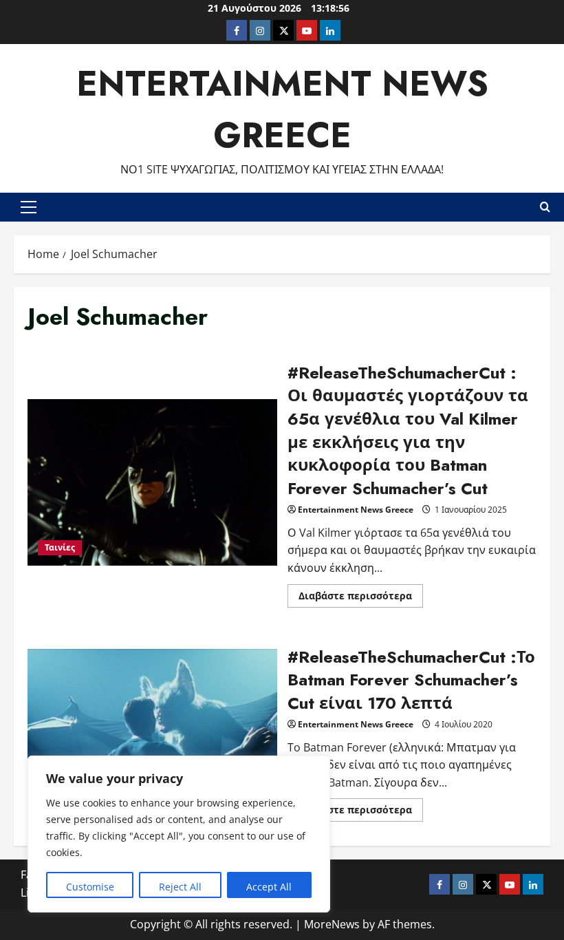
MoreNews (332, 924)
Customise (90, 886)
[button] (28, 207)
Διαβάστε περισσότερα (361, 598)
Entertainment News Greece (355, 509)
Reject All (180, 886)
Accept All (269, 886)
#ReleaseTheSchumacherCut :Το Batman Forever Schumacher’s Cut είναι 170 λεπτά (152, 732)
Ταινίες (60, 547)
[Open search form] (545, 207)
